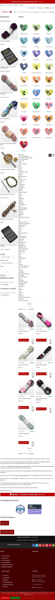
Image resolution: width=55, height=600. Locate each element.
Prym (19, 269)
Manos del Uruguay (23, 248)
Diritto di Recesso (8, 582)
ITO (19, 219)
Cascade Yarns (22, 179)
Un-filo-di (20, 292)
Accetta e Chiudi (15, 598)
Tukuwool (20, 289)
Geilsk (19, 206)
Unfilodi (20, 294)
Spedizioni (5, 580)
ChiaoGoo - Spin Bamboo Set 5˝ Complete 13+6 (8, 67)
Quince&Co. (21, 272)
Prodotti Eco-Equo (38, 12)
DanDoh (20, 189)
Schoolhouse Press (23, 281)
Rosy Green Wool (22, 277)
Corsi (49, 12)
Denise (20, 195)
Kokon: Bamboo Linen (23, 331)
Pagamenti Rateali (6, 567)
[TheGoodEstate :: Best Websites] (35, 509)
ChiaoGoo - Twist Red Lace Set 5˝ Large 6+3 (8, 245)
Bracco (20, 178)
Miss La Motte (21, 250)
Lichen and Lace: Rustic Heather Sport (8, 144)
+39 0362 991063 (37, 584)
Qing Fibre (20, 270)
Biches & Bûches (22, 176)
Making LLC (21, 244)
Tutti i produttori (22, 164)
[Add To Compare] (32, 343)
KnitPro (20, 230)
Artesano (20, 173)
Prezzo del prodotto (23, 159)
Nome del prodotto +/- (24, 156)
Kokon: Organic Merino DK (24, 398)
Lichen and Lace (22, 237)
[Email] (53, 545)
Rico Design (21, 275)
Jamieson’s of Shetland (24, 223)
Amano (20, 168)
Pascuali (20, 264)
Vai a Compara (5, 295)
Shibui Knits (21, 285)
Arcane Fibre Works (23, 172)
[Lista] (53, 155)
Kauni (19, 228)
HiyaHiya (20, 211)
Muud (19, 253)
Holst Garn (21, 212)
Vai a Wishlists (4, 284)
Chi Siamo (5, 575)
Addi (19, 165)
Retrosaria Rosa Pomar (24, 274)
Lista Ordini (15, 5)
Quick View (15, 327)
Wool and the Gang (23, 300)
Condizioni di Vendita (7, 564)
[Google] (40, 545)
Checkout (21, 5)
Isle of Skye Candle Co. (24, 217)
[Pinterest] (43, 545)
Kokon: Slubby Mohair (23, 433)
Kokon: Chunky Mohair (41, 331)
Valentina (20, 296)
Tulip (19, 291)
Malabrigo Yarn (22, 247)
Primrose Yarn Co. (22, 267)
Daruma (20, 190)
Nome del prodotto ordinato (25, 157)
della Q (20, 194)
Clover (20, 183)
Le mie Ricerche (5, 560)
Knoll (19, 231)
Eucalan (20, 200)
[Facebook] (33, 545)
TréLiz (19, 288)
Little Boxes (21, 239)
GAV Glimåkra (21, 205)
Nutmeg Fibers (22, 258)
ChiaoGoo (20, 181)
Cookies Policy (5, 598)
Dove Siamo (6, 578)
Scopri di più (41, 494)
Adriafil (20, 167)
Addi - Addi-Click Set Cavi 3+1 (7, 194)
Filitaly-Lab (21, 203)
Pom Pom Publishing (23, 266)
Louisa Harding (22, 242)
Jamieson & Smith (23, 222)
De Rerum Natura (22, 192)
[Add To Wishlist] (32, 340)
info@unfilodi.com (38, 587)
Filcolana (20, 201)
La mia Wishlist (5, 562)
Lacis (19, 234)
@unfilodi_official (7, 532)
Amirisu (20, 170)
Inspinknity (21, 214)
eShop (18, 12)
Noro (19, 255)
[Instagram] (46, 545)
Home (15, 12)
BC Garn (20, 175)
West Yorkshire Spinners (24, 297)
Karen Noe (20, 226)
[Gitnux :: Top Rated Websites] (20, 509)
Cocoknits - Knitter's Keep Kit (7, 169)
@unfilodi (5, 523)
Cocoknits (20, 186)
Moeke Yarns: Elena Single (6, 219)
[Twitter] (36, 545)
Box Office (45, 12)
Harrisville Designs (22, 208)
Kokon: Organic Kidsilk (41, 365)
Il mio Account (9, 5)
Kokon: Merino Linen (23, 365)
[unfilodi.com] (6, 12)
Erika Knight (21, 198)
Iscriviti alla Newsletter (14, 544)
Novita (20, 256)
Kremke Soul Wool (22, 233)
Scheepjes (21, 280)
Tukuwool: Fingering (5, 41)
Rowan (20, 278)
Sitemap (5, 586)
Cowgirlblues (21, 187)
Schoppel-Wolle (22, 283)
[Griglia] (50, 155)
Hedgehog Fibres (22, 209)
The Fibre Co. (21, 286)
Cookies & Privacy (8, 584)
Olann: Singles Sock (5, 118)
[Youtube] (50, 545)
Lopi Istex (20, 241)
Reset (5, 275)
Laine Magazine (22, 236)
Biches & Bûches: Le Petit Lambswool (6, 93)
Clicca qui (40, 1)
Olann (19, 259)
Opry (19, 263)
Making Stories (22, 245)
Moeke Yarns (21, 252)
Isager (19, 215)
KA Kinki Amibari (22, 225)
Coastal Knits (21, 184)
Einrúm (20, 197)
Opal (19, 261)
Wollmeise (21, 299)
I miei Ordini (4, 558)
